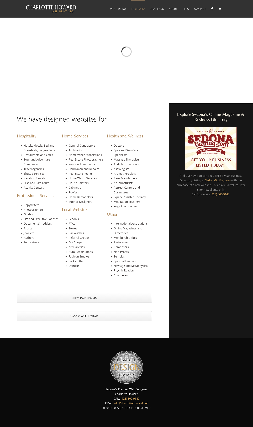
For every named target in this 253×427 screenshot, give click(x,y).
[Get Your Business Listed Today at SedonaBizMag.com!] (211, 129)
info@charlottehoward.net (131, 403)
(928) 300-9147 (220, 194)
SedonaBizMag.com (218, 180)
